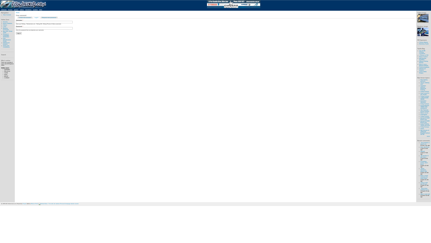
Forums (5, 21)
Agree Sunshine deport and (423, 170)
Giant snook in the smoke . (424, 93)
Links (4, 26)
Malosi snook (424, 113)
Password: (19, 26)
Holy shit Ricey (424, 147)
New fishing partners (424, 80)
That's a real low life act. (424, 183)
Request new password (49, 17)
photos (16, 9)
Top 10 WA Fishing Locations (422, 52)
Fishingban (423, 114)
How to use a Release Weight (423, 65)
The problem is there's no (425, 143)
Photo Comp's (423, 56)
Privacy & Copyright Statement (6, 35)
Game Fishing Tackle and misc (425, 124)
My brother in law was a (424, 156)
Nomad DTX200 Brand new (425, 118)
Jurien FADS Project (423, 72)
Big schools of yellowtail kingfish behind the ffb (425, 132)
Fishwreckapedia (424, 67)
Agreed (422, 151)
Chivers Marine (423, 42)
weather (35, 9)
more (428, 136)
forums (10, 9)
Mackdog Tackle (424, 44)
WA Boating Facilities (422, 59)
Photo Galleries (7, 23)
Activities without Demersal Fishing (423, 87)
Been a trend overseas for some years (424, 177)
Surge (422, 128)
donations (28, 9)
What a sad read (425, 194)
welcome (4, 9)
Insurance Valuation (423, 101)
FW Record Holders (6, 43)
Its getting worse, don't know (424, 163)
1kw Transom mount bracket (424, 110)
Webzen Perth (34, 203)
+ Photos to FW (423, 55)
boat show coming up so (424, 189)
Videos (5, 25)
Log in (36, 17)
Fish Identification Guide (7, 40)
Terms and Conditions (6, 46)
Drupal (24, 203)
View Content (7, 15)
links (40, 9)
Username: (19, 20)
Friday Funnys (424, 91)
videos (22, 9)
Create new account (25, 17)
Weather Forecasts (6, 29)
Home (17, 12)
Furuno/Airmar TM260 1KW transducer (424, 107)
